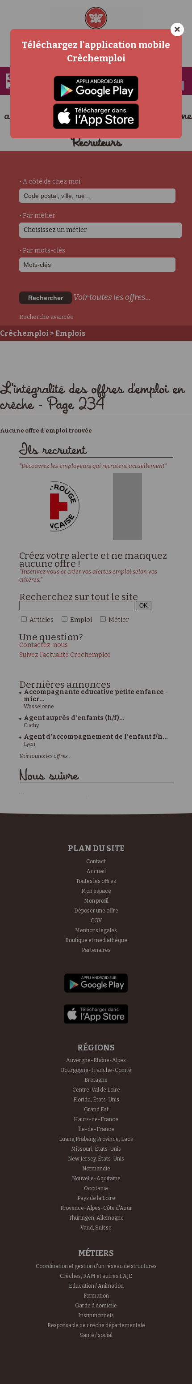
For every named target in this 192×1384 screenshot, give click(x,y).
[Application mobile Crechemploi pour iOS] (96, 116)
